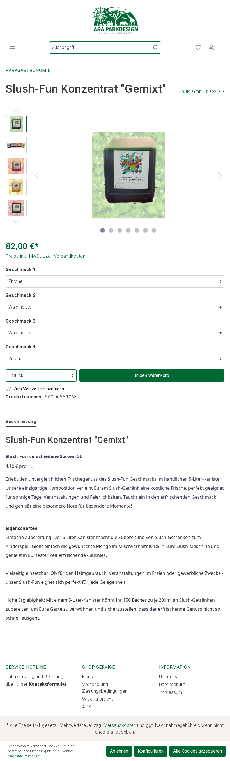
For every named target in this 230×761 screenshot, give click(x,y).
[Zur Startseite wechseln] (115, 21)
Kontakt (90, 676)
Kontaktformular (48, 684)
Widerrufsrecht (97, 699)
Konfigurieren (151, 751)
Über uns (168, 676)
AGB (86, 706)
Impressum (170, 692)
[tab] (21, 421)
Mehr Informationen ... (25, 756)
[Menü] (12, 46)
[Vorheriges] (36, 175)
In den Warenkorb (152, 375)
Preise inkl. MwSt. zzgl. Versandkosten (45, 256)
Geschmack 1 (21, 269)
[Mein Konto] (211, 47)
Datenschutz (172, 684)
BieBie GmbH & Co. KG (201, 91)
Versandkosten (120, 725)
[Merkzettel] (198, 47)
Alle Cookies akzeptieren (197, 751)
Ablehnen (119, 751)
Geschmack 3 (21, 321)
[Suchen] (154, 47)
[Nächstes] (220, 175)
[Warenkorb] (221, 45)
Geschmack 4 (21, 346)
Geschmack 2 (21, 295)
